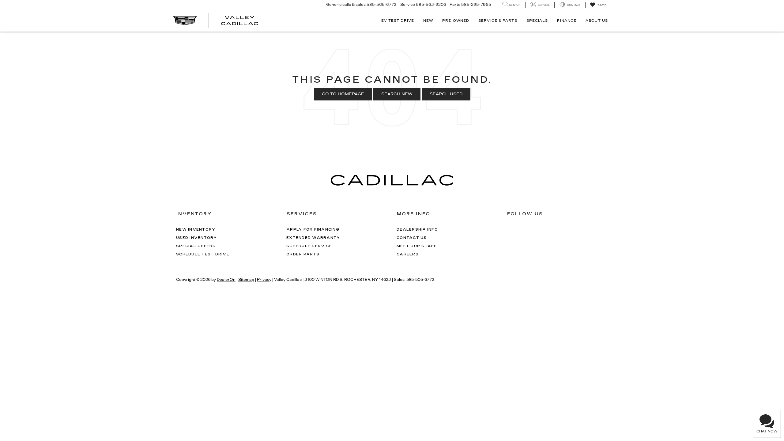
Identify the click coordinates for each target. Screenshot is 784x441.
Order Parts (302, 254)
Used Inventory (196, 238)
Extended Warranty (313, 238)
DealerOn (226, 279)
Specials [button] (537, 21)
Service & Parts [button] (497, 21)
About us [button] (597, 21)
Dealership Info (417, 230)
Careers (408, 254)
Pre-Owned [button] (455, 21)
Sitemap (246, 279)
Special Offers (196, 246)
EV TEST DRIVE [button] (397, 21)
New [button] (428, 21)
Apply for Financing (312, 230)
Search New (397, 94)
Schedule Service (309, 246)
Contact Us (412, 238)
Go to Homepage (343, 94)
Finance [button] (566, 21)
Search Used (446, 94)
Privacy (264, 279)
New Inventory (195, 230)
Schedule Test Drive (202, 254)
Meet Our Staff (417, 246)
